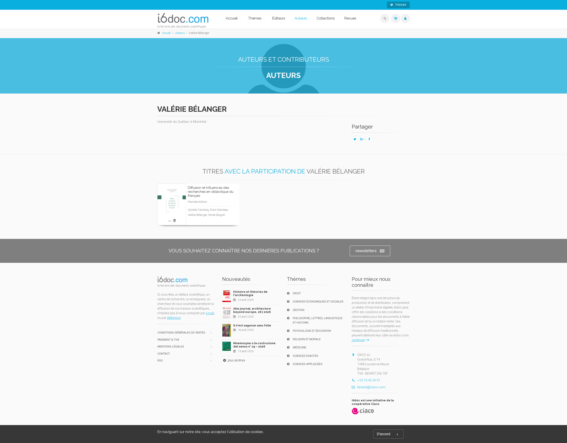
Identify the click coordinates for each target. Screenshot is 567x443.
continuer (358, 340)
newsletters (366, 250)
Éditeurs (278, 18)
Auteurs (301, 18)
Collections (326, 18)
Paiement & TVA (168, 339)
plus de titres (236, 360)
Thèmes (255, 18)
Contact (163, 353)
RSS (160, 360)
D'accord (383, 434)
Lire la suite (219, 204)
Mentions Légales (170, 346)
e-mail (210, 313)
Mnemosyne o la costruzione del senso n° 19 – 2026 (254, 345)
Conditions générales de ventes (181, 332)
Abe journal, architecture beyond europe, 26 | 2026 (252, 310)
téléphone (174, 318)
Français (400, 4)
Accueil (232, 18)
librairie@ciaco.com (371, 387)
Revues (350, 18)
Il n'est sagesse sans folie (252, 325)
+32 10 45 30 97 (368, 380)
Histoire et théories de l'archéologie (250, 293)
